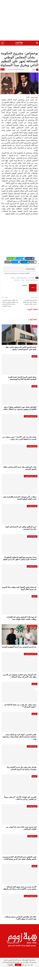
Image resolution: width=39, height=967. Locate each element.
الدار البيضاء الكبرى (30, 416)
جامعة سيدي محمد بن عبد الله (32, 280)
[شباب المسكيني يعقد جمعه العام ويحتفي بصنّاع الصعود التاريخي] (19, 454)
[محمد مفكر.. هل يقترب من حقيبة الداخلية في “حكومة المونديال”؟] (19, 692)
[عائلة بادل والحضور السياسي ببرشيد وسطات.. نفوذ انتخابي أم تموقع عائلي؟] (19, 904)
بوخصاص (12, 277)
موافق (18, 965)
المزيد (10, 965)
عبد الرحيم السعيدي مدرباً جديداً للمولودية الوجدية (19, 647)
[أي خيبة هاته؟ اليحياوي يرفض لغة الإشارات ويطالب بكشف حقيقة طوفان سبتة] (19, 604)
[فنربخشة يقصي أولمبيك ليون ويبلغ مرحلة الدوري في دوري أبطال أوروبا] (19, 574)
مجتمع (2, 69)
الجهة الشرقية (32, 536)
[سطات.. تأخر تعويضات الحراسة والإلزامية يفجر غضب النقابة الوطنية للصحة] (19, 484)
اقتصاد (34, 386)
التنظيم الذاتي (31, 277)
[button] (29, 258)
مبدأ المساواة (17, 280)
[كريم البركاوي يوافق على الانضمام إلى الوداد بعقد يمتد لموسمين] (19, 514)
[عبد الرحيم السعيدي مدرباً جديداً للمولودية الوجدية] (19, 634)
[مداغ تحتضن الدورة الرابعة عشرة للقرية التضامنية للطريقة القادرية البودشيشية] (19, 364)
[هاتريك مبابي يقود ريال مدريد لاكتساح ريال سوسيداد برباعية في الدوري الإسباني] (19, 754)
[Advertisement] (19, 20)
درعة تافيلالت (32, 836)
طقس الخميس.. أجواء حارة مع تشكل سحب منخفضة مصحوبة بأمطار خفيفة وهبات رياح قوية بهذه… (19, 737)
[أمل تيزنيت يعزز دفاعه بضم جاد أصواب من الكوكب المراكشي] (19, 814)
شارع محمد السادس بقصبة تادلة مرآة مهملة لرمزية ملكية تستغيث (30, 302)
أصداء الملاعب (32, 446)
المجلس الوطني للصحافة (21, 277)
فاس (23, 280)
